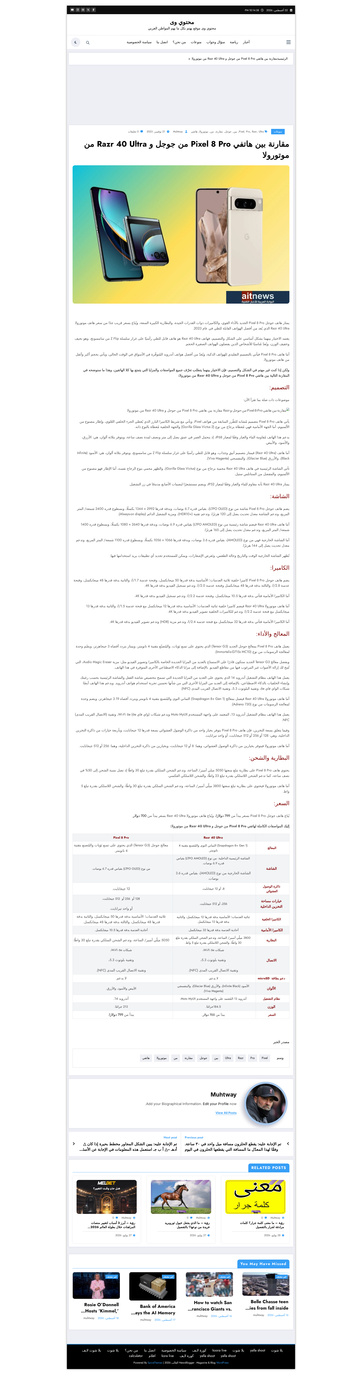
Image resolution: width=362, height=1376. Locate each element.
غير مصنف (112, 1276)
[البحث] (88, 43)
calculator (136, 1355)
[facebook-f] (93, 10)
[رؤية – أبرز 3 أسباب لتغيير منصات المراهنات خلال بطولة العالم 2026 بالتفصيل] (107, 1196)
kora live (168, 1355)
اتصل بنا (162, 42)
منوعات (196, 42)
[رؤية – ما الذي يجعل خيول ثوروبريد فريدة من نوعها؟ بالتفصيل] (181, 1196)
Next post (170, 1137)
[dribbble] (83, 10)
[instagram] (77, 10)
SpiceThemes (155, 1362)
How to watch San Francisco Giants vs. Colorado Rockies (210, 1305)
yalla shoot (257, 1350)
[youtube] (72, 10)
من (212, 131)
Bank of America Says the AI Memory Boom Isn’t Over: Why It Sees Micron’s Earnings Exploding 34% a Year (152, 1309)
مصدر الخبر (281, 1042)
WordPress (222, 1362)
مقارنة (219, 131)
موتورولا (203, 131)
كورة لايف (199, 1350)
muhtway (178, 131)
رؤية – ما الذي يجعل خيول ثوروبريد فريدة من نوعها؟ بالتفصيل (187, 1225)
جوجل (228, 131)
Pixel (241, 131)
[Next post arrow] (74, 1144)
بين (235, 131)
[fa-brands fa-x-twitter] (88, 10)
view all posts (226, 1113)
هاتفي (194, 131)
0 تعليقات (133, 131)
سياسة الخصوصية (139, 42)
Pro (248, 131)
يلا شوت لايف (91, 1350)
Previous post (194, 1137)
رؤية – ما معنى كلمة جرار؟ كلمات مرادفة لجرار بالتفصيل (262, 1225)
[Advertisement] (181, 93)
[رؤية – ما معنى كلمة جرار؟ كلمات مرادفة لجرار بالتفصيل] (255, 1196)
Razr (254, 131)
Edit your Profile (216, 1104)
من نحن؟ (179, 42)
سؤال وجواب (215, 42)
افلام (152, 1355)
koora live (219, 1350)
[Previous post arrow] (288, 1144)
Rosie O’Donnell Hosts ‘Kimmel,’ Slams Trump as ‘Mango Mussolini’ (99, 1307)
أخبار (246, 42)
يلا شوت (277, 1350)
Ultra (261, 131)
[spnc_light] (75, 42)
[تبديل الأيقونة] (288, 42)
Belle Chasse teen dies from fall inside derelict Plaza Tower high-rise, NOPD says (265, 1304)
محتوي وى (182, 22)
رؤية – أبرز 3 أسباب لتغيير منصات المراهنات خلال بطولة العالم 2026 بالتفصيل (112, 1225)
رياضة (234, 42)
